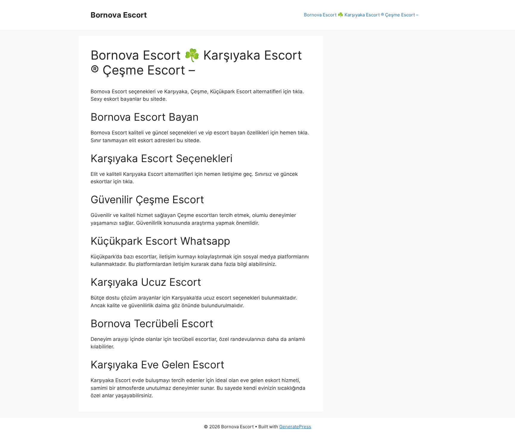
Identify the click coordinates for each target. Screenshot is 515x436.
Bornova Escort (119, 14)
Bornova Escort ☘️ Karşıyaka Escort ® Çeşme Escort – (361, 15)
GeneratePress (295, 426)
